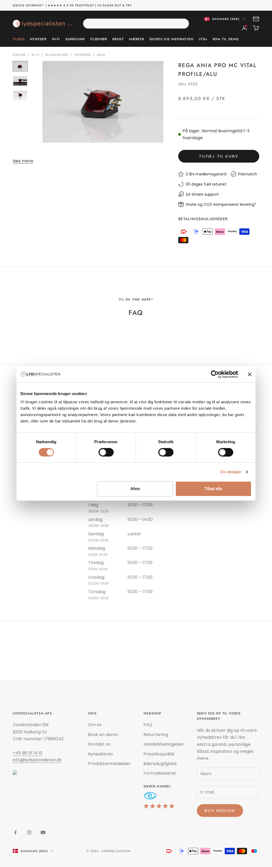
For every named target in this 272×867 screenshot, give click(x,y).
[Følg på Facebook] (15, 832)
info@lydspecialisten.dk (37, 760)
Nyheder (38, 39)
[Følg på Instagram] (29, 832)
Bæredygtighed (159, 764)
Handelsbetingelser (163, 744)
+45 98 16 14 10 (27, 753)
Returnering (155, 735)
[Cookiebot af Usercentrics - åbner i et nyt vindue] (215, 374)
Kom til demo (226, 39)
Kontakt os (99, 744)
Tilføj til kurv (219, 156)
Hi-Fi (56, 39)
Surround (75, 39)
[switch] (106, 452)
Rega (101, 55)
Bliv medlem (220, 810)
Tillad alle (213, 488)
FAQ (147, 725)
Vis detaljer (230, 472)
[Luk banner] (250, 374)
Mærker (136, 39)
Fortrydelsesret (159, 773)
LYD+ (203, 39)
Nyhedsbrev (100, 754)
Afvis (135, 488)
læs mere (23, 161)
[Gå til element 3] (20, 95)
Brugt (118, 39)
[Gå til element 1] (20, 66)
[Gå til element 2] (20, 81)
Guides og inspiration (171, 39)
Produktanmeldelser (109, 764)
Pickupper (82, 55)
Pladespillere (56, 55)
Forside (19, 55)
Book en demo (103, 735)
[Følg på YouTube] (43, 832)
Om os (94, 725)
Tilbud (19, 39)
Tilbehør (98, 39)
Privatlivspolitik (159, 754)
